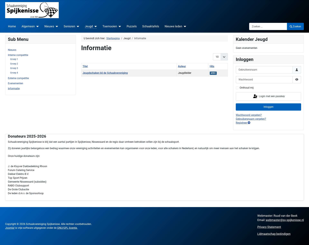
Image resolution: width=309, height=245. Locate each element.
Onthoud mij (247, 87)
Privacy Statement (269, 227)
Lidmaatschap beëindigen (273, 234)
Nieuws (49, 26)
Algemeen (28, 26)
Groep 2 (14, 63)
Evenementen (15, 83)
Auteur (182, 66)
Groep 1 (14, 59)
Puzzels (132, 26)
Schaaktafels (150, 26)
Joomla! (9, 227)
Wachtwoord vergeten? (249, 115)
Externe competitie (18, 78)
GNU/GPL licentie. (67, 227)
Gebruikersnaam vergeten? (251, 118)
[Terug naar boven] (303, 239)
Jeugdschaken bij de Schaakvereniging (105, 72)
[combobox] (268, 26)
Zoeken (297, 26)
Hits (212, 66)
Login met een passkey (271, 96)
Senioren (69, 26)
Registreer (242, 122)
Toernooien (110, 26)
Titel (85, 66)
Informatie (14, 88)
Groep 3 (14, 68)
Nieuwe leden (173, 26)
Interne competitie (18, 55)
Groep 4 (14, 72)
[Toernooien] (119, 26)
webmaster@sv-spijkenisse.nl (285, 220)
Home (12, 26)
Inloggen (268, 106)
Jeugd (89, 26)
